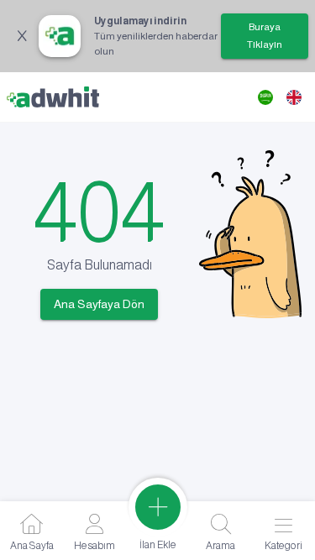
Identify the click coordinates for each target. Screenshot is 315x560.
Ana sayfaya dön (99, 304)
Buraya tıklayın (264, 35)
